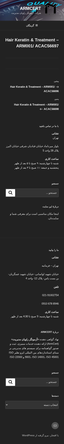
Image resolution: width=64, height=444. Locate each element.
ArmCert (30, 8)
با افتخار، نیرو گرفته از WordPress (40, 435)
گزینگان (30, 25)
